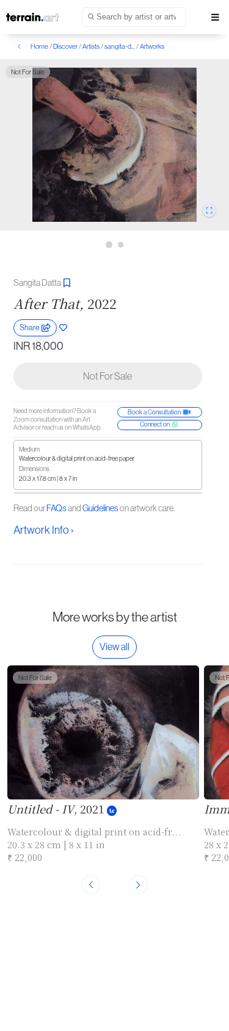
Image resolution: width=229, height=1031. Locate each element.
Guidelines (100, 508)
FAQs (56, 508)
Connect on (156, 424)
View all (114, 646)
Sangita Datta (37, 282)
